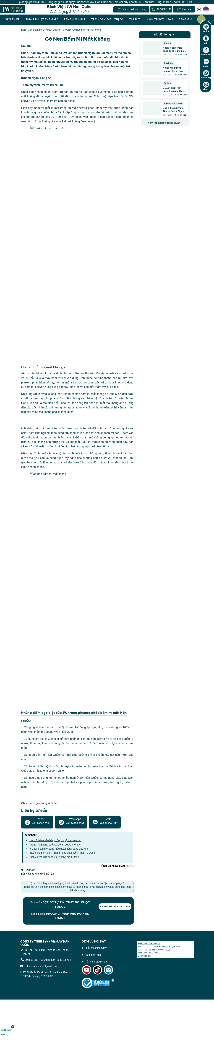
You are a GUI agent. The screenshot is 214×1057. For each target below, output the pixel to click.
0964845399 (48, 960)
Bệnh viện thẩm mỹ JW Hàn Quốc (40, 29)
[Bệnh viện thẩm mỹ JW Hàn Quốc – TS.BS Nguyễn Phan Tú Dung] (12, 9)
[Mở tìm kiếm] (201, 19)
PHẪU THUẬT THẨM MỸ (42, 19)
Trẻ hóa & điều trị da (95, 961)
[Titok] (97, 969)
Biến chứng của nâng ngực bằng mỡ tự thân (54, 857)
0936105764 (64, 960)
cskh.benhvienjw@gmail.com (40, 966)
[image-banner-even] (159, 133)
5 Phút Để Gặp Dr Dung (115, 906)
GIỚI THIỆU (12, 19)
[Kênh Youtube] (86, 969)
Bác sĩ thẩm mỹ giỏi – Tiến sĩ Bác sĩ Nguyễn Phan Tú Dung (62, 852)
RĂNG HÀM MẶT (74, 19)
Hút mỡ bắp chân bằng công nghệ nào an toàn (55, 840)
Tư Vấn (65, 29)
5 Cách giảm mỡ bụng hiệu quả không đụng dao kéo (58, 848)
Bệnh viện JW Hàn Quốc (149, 944)
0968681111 (32, 960)
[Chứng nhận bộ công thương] (96, 983)
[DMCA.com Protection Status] (122, 983)
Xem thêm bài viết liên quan (165, 123)
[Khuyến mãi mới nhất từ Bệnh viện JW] (7, 1032)
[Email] (108, 969)
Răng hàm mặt (92, 954)
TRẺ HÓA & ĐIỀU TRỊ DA (107, 19)
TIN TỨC (135, 19)
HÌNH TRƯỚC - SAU (159, 19)
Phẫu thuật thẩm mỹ (95, 948)
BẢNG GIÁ (185, 19)
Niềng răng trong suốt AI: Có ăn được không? (54, 844)
